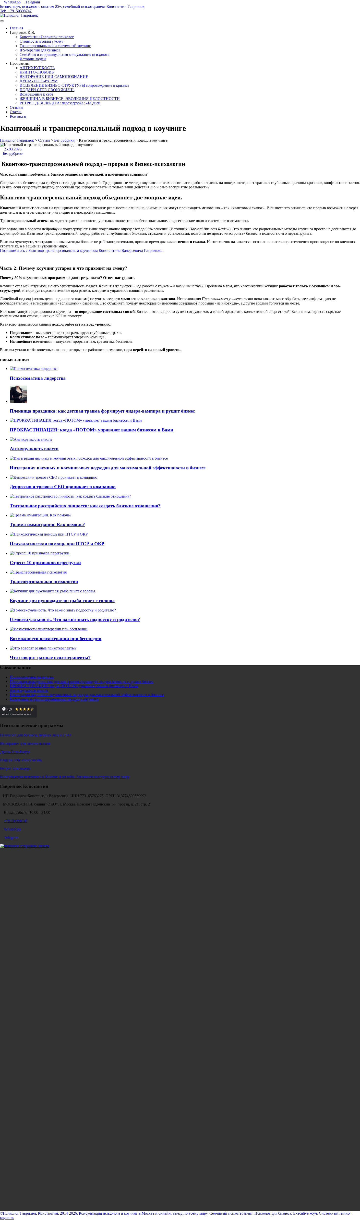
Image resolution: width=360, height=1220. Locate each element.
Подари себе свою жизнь (21, 760)
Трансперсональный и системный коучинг (55, 46)
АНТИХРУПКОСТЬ (37, 68)
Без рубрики (13, 153)
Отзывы (16, 107)
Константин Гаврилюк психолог (47, 37)
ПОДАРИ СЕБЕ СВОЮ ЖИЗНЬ (47, 90)
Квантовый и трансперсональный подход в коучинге (54, 699)
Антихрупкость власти (34, 448)
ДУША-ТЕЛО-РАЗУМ (39, 81)
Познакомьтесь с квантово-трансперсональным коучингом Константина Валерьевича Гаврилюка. (81, 250)
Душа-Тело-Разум (14, 752)
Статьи (16, 112)
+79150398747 (20, 11)
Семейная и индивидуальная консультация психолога (64, 54)
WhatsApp (13, 2)
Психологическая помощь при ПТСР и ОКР (57, 543)
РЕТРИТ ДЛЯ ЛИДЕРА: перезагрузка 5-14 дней (60, 103)
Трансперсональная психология (44, 581)
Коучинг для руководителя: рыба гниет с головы (62, 600)
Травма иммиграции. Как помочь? (47, 524)
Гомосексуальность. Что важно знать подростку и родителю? (75, 619)
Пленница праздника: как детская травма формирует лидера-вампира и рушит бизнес (102, 411)
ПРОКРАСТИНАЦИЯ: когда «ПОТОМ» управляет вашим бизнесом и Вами (91, 429)
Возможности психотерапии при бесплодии (55, 638)
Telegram (32, 2)
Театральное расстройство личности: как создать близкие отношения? (85, 505)
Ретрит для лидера (15, 768)
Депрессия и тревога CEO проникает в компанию (63, 486)
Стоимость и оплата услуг (41, 41)
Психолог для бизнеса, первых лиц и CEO (35, 735)
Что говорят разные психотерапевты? (50, 657)
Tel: (4, 11)
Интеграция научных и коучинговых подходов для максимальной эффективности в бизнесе (107, 467)
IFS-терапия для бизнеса (40, 50)
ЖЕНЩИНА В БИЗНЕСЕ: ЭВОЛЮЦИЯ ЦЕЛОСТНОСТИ (70, 99)
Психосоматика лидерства (38, 378)
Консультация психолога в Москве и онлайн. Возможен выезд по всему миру (65, 777)
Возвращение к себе (36, 94)
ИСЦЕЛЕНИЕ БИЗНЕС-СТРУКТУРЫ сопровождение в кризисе (74, 85)
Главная (16, 28)
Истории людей (33, 59)
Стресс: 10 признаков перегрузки (45, 562)
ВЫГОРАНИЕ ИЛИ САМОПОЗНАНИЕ (54, 76)
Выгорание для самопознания (25, 743)
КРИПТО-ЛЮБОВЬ (37, 72)
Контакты (18, 116)
